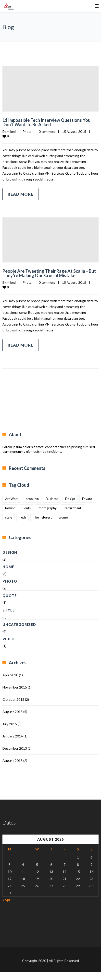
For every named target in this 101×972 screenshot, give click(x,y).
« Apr (6, 900)
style (8, 517)
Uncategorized (19, 624)
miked (11, 132)
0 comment (47, 132)
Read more (20, 194)
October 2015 (13, 699)
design (9, 552)
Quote (9, 596)
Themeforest (42, 517)
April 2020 (10, 675)
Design (70, 499)
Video (8, 639)
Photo (27, 132)
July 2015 (9, 724)
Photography (47, 508)
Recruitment (72, 508)
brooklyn (32, 499)
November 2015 (14, 687)
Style (8, 610)
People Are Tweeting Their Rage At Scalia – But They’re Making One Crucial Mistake (49, 273)
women (64, 517)
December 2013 (14, 748)
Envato (87, 499)
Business (52, 499)
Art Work (12, 499)
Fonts (27, 508)
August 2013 (12, 760)
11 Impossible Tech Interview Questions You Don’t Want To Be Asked (46, 122)
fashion (10, 508)
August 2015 (12, 712)
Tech (22, 517)
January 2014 (12, 736)
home (8, 567)
